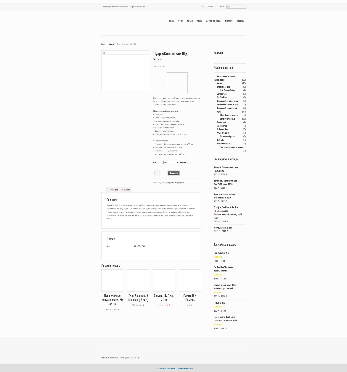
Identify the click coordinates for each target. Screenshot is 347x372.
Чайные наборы (224, 143)
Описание (114, 189)
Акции (199, 20)
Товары (111, 44)
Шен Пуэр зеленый (229, 115)
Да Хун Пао (222, 97)
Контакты (229, 20)
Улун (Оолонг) (223, 132)
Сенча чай (221, 122)
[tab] (113, 189)
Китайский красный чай (227, 104)
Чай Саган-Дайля (227, 90)
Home (103, 44)
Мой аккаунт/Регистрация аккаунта (115, 6)
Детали (127, 189)
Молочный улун (227, 136)
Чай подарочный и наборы (232, 147)
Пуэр (170, 183)
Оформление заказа (138, 6)
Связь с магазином (166, 368)
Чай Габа (220, 140)
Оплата (221, 6)
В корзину (174, 173)
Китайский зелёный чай (227, 101)
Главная (171, 20)
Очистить (184, 162)
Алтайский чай (223, 86)
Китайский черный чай (227, 108)
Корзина (240, 20)
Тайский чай (222, 125)
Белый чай (221, 93)
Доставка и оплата (213, 20)
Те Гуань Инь (222, 129)
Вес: (155, 162)
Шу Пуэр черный (178, 183)
